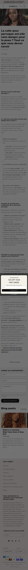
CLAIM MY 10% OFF (14, 290)
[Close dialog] (26, 276)
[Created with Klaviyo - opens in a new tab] (14, 294)
